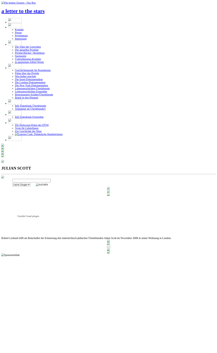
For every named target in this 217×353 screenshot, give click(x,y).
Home (17, 351)
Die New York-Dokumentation (31, 85)
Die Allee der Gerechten (28, 46)
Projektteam (21, 35)
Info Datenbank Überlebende (30, 105)
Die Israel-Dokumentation (29, 79)
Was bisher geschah (25, 76)
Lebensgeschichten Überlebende (32, 88)
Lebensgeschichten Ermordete (31, 91)
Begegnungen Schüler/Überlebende (34, 94)
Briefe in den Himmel (26, 97)
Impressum (21, 38)
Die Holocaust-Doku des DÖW (32, 125)
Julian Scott (53, 351)
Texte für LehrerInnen (26, 128)
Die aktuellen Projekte (27, 49)
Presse (18, 32)
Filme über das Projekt (27, 73)
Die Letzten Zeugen (34, 351)
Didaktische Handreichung (48, 134)
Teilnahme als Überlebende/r (30, 108)
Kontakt (19, 29)
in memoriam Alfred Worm (29, 62)
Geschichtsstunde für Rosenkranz (33, 70)
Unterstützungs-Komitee (28, 59)
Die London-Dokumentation (30, 82)
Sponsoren (20, 56)
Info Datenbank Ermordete (29, 117)
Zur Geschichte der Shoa (28, 131)
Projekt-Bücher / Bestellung (30, 52)
